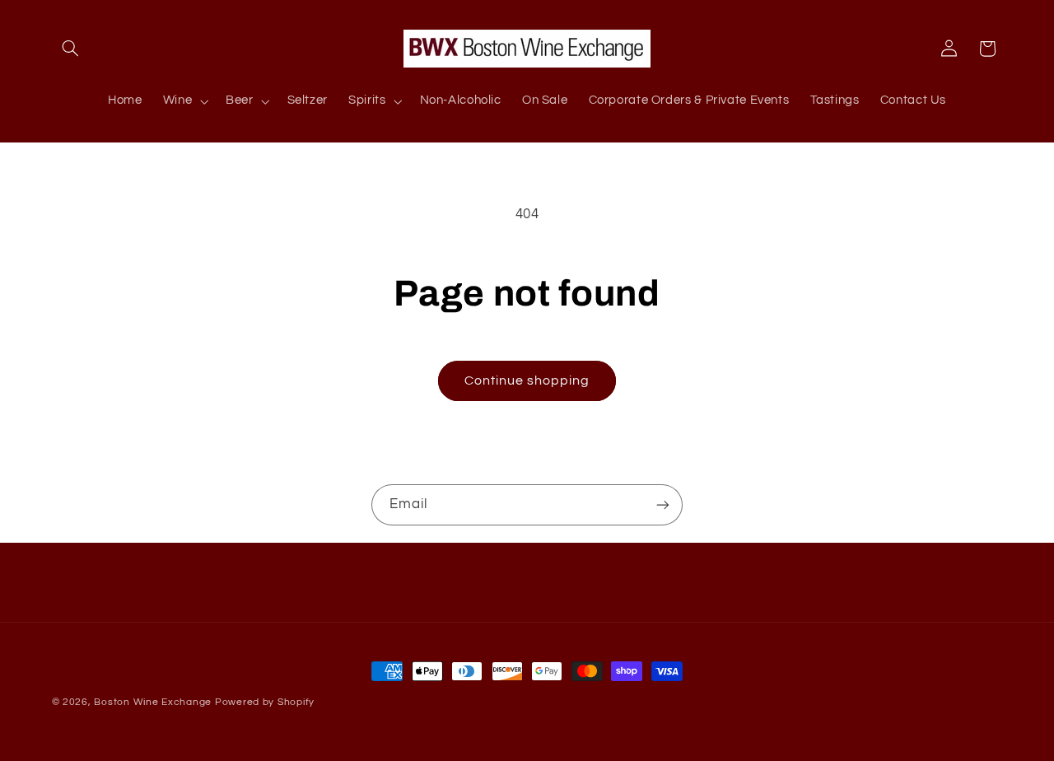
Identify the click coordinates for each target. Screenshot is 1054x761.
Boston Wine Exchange (153, 702)
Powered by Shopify (265, 702)
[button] (71, 49)
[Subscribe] (663, 504)
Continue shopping (527, 380)
